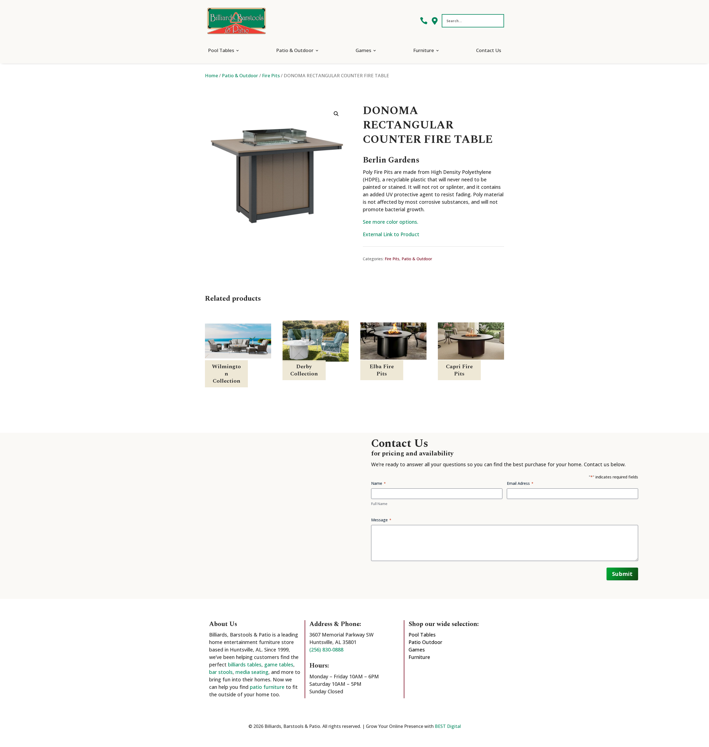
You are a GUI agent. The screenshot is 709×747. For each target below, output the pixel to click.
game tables (278, 664)
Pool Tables (221, 50)
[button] (336, 114)
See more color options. (390, 221)
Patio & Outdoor (295, 50)
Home (211, 75)
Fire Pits (271, 75)
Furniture (423, 50)
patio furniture (267, 687)
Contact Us (488, 50)
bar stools (221, 672)
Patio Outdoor (425, 642)
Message (381, 519)
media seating (251, 672)
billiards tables (244, 664)
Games (363, 50)
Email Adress (520, 483)
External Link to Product (391, 234)
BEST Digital (448, 726)
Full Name (379, 503)
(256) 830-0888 (326, 649)
